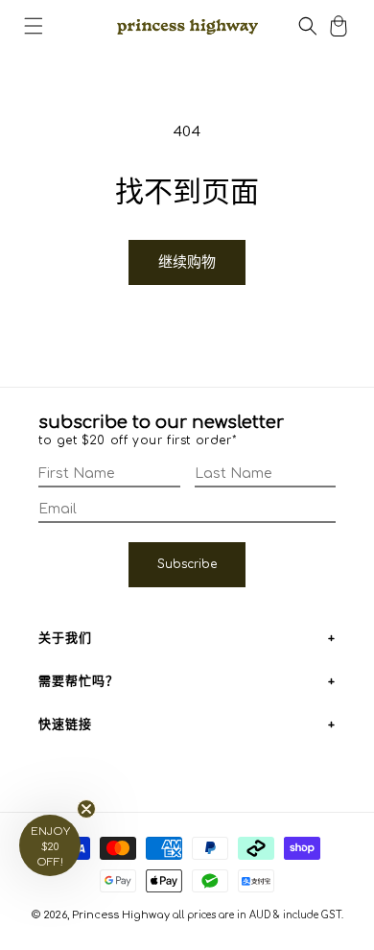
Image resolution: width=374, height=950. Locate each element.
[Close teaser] (86, 809)
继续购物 (187, 262)
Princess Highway (121, 915)
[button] (33, 26)
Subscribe (187, 564)
